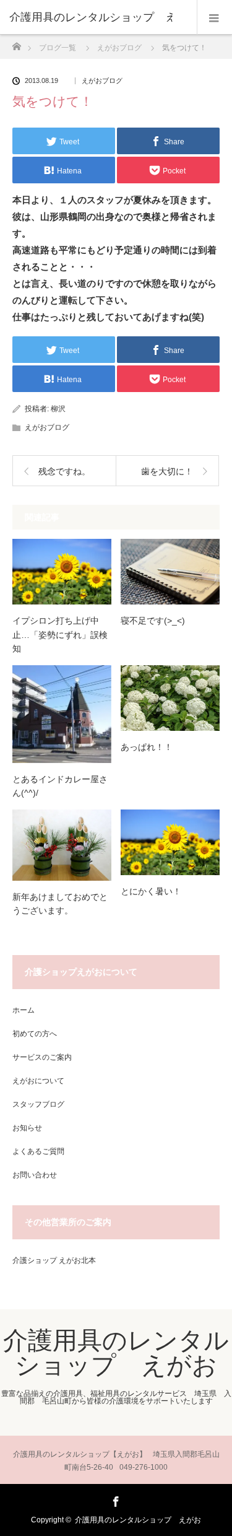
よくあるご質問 (38, 1151)
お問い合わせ (34, 1175)
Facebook (114, 1499)
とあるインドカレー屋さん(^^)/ (60, 786)
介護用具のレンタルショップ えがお (116, 1353)
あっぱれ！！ (147, 747)
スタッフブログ (38, 1104)
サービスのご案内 (42, 1057)
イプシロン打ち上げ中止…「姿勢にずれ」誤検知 (60, 634)
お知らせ (27, 1128)
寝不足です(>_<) (153, 621)
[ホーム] (16, 43)
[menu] (214, 17)
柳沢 (58, 408)
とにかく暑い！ (151, 891)
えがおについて (38, 1080)
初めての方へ (34, 1033)
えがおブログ (102, 80)
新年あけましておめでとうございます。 (60, 903)
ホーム (23, 1010)
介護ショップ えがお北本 (54, 1260)
